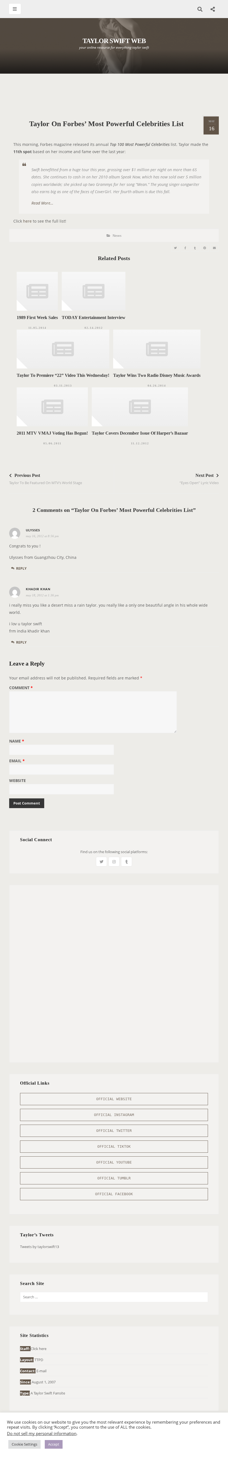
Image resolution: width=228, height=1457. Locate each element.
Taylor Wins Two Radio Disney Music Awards (156, 375)
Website (17, 781)
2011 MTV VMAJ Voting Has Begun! (52, 433)
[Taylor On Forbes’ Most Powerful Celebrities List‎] (175, 248)
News (117, 235)
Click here (38, 1348)
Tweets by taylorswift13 (39, 1246)
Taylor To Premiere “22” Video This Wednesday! (63, 375)
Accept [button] (53, 1444)
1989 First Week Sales (37, 317)
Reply (21, 568)
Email (17, 761)
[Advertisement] (114, 94)
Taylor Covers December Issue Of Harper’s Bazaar (140, 433)
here (27, 221)
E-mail (41, 1370)
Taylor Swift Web (114, 40)
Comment (21, 688)
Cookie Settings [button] (24, 1444)
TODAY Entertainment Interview (93, 317)
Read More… (42, 203)
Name (16, 741)
